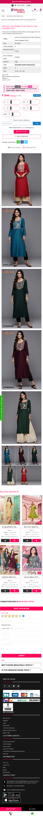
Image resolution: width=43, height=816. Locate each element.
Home (3, 16)
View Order (6, 725)
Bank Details (6, 772)
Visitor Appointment (9, 741)
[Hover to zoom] (21, 179)
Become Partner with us (9, 730)
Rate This (5, 613)
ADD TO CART (10, 809)
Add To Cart (14, 540)
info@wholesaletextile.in (17, 790)
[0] (37, 11)
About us (5, 762)
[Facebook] (22, 142)
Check (37, 123)
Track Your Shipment (9, 728)
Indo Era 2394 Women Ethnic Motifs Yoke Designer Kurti (19, 20)
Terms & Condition (8, 749)
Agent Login (6, 733)
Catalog (5, 540)
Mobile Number (6, 625)
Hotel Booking (7, 744)
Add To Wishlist (22, 136)
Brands (5, 770)
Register (5, 720)
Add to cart (22, 131)
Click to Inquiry (15, 147)
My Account (6, 718)
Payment (5, 754)
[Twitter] (26, 142)
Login (4, 723)
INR (29, 5)
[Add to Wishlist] (1, 496)
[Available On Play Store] (13, 5)
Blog (4, 767)
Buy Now (32, 809)
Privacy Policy (6, 746)
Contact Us (6, 765)
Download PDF (30, 147)
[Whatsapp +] (18, 142)
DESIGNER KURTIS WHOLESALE (15, 16)
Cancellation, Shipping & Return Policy (14, 751)
